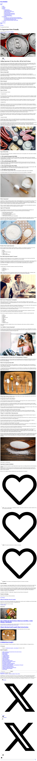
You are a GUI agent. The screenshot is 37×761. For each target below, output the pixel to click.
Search (12, 671)
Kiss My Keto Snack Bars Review (9, 13)
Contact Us (6, 673)
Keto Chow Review (7, 12)
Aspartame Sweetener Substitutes (7, 668)
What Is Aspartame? (5, 658)
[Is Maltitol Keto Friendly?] (18, 635)
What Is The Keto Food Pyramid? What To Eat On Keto (14, 627)
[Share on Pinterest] (3, 755)
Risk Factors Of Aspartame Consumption (8, 663)
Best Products (4, 16)
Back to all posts (2, 22)
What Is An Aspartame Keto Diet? (7, 665)
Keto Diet (7, 31)
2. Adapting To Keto (5, 656)
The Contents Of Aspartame (6, 662)
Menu (1, 4)
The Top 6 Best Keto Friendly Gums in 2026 (11, 20)
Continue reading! (3, 604)
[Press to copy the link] (35, 760)
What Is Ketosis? (4, 653)
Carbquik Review (7, 9)
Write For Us (2, 673)
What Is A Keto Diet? (5, 652)
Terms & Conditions (12, 673)
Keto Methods (3, 1)
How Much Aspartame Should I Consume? (8, 661)
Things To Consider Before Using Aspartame (9, 667)
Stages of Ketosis (5, 654)
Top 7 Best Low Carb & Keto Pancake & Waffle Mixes (12, 17)
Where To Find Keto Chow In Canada (8, 599)
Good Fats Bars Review (8, 10)
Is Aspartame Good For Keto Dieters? (8, 666)
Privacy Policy (18, 673)
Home (3, 6)
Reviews (3, 8)
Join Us (1, 3)
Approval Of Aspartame (6, 659)
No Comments (11, 31)
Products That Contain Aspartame (7, 660)
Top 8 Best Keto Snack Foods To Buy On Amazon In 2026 (13, 18)
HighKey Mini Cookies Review (9, 11)
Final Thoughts (4, 669)
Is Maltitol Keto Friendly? (6, 642)
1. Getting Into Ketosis (5, 655)
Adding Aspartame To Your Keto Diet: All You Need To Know (12, 651)
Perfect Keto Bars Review (8, 15)
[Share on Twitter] (19, 753)
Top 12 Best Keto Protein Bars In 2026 (10, 19)
